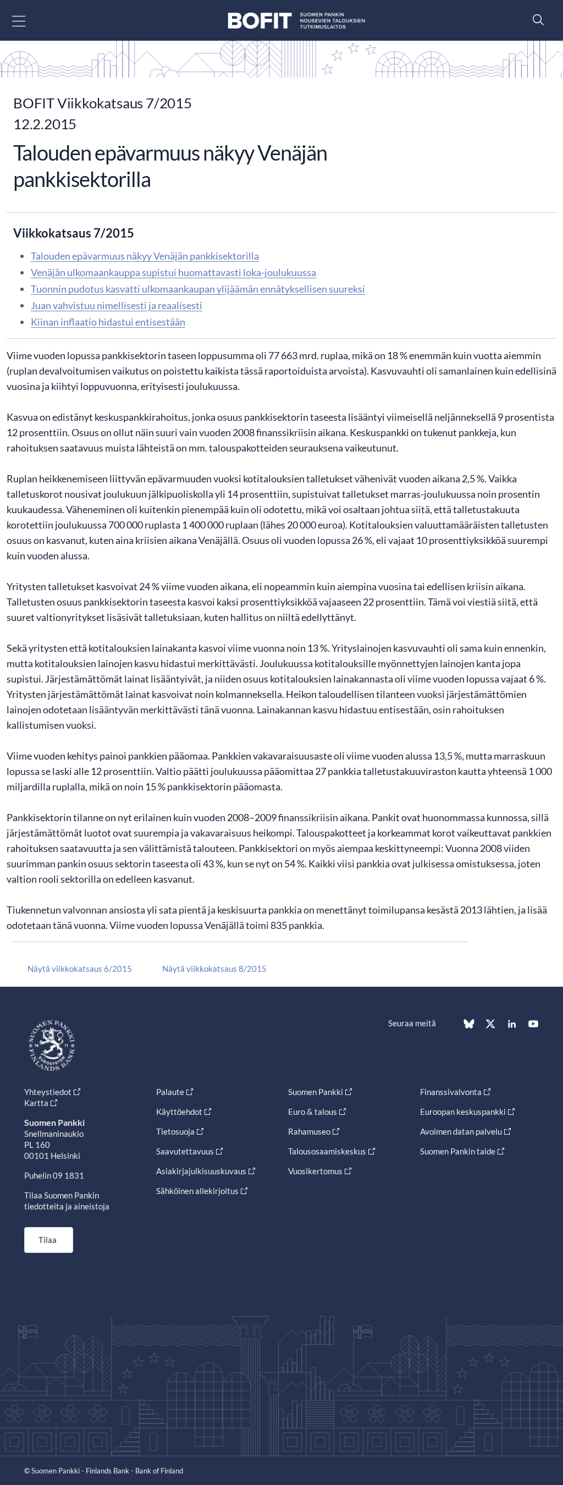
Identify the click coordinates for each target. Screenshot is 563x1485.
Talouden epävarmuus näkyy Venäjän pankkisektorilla (145, 256)
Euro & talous (312, 1111)
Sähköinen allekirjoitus (197, 1191)
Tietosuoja (175, 1131)
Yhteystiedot (47, 1092)
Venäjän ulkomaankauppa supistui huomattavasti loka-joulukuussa (173, 272)
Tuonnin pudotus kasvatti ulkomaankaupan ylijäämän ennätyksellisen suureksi (198, 289)
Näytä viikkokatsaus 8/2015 (214, 969)
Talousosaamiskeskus (327, 1151)
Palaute (170, 1092)
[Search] (536, 20)
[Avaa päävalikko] (28, 21)
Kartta (36, 1103)
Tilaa (47, 1240)
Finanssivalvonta (451, 1092)
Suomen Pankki (315, 1092)
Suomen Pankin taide (457, 1151)
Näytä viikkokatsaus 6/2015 (79, 969)
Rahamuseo (309, 1131)
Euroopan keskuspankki (463, 1111)
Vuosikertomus (315, 1171)
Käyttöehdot (179, 1111)
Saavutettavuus (185, 1151)
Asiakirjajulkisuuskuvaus (201, 1171)
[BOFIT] (296, 20)
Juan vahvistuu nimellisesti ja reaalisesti (116, 305)
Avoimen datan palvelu (461, 1131)
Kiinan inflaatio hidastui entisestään (108, 322)
